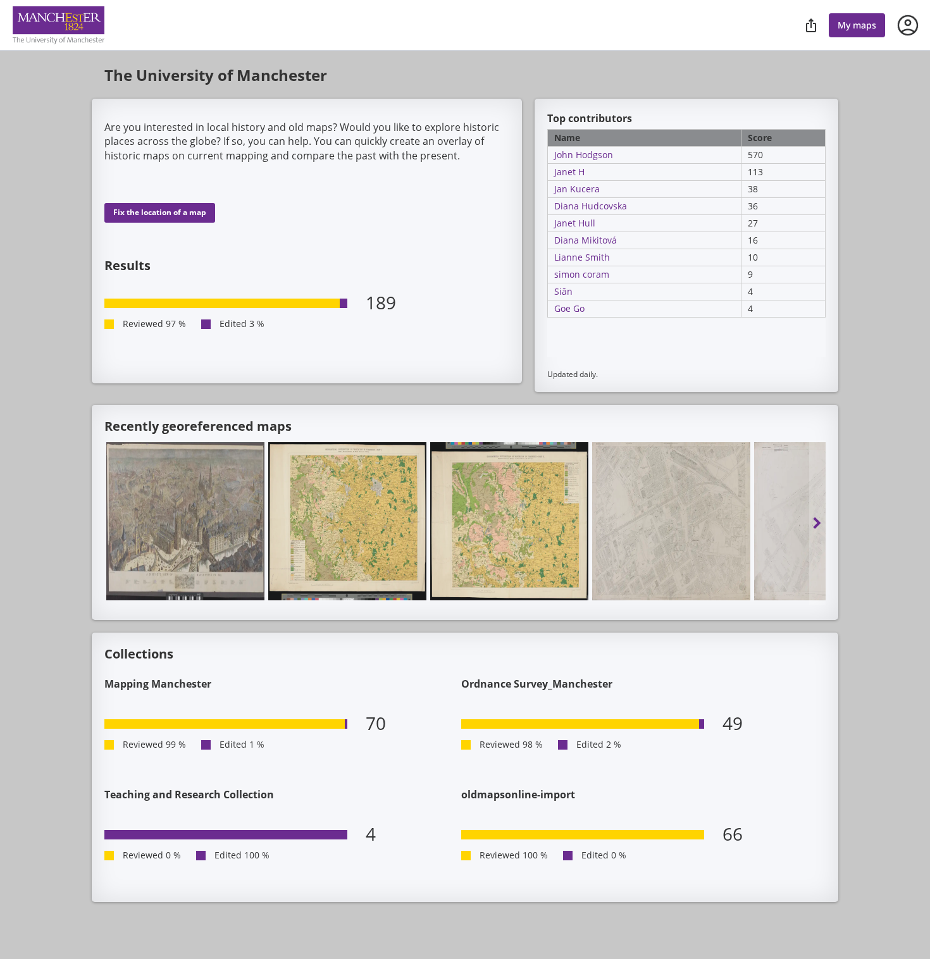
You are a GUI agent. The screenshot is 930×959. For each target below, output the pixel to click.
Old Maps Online (58, 25)
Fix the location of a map (159, 212)
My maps (857, 25)
